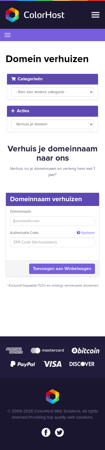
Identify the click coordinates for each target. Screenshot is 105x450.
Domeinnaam (20, 212)
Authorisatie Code (52, 233)
